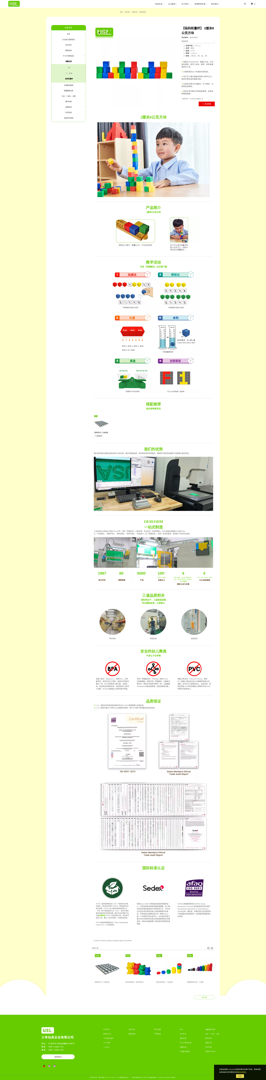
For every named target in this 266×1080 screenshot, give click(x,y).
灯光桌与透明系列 (68, 39)
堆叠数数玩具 (68, 91)
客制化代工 (107, 1034)
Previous (208, 948)
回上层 (204, 997)
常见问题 (157, 1029)
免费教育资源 (200, 4)
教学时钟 (68, 101)
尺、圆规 (69, 73)
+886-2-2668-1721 (56, 1046)
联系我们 (215, 4)
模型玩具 (68, 50)
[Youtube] (44, 1066)
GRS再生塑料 (108, 1038)
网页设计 (173, 1077)
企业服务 (172, 4)
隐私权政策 (242, 1072)
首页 (121, 12)
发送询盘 (207, 104)
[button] (246, 4)
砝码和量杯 (142, 12)
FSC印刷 (106, 1042)
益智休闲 (68, 107)
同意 (240, 1076)
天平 (69, 68)
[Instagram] (49, 1066)
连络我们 (58, 1056)
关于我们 (185, 4)
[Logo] (14, 3)
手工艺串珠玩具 (68, 56)
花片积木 (68, 45)
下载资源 (157, 1034)
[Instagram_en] (54, 1066)
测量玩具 (134, 12)
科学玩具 (68, 112)
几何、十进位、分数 (69, 96)
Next (212, 948)
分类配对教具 (68, 85)
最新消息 (132, 1034)
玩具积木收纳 (68, 118)
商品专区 (159, 4)
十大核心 (106, 1047)
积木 (68, 34)
